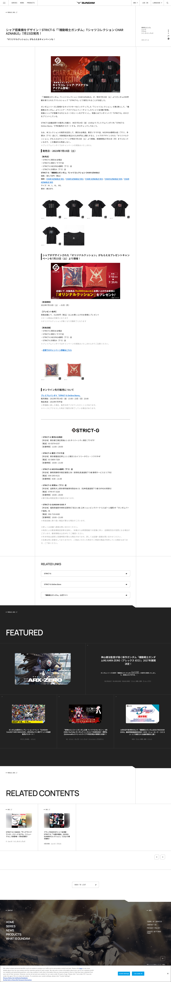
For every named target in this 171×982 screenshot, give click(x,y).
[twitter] (168, 36)
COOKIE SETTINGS (156, 932)
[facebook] (168, 39)
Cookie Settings (124, 973)
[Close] (168, 973)
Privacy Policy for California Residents (15, 978)
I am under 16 (138, 973)
